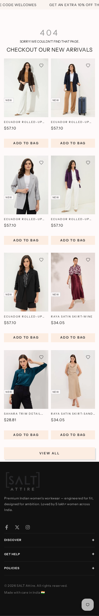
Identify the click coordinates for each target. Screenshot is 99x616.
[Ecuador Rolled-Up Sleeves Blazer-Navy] (73, 87)
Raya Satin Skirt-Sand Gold (72, 414)
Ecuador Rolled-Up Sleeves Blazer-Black (25, 317)
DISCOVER (12, 540)
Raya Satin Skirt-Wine (72, 316)
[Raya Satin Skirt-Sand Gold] (73, 379)
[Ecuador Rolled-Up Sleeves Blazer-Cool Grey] (26, 185)
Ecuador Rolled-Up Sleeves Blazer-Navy (71, 122)
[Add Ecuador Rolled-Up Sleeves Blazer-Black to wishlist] (41, 259)
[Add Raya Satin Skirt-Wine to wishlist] (88, 259)
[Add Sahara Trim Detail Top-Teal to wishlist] (41, 357)
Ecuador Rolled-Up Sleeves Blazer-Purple (70, 219)
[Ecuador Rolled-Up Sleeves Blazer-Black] (26, 282)
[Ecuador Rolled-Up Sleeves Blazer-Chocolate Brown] (26, 87)
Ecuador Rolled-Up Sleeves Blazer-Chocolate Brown (23, 122)
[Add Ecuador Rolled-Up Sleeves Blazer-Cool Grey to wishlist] (41, 162)
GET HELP (12, 554)
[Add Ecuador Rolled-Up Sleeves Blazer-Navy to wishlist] (88, 65)
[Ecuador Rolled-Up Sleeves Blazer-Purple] (73, 185)
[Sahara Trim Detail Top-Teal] (26, 379)
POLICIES (12, 568)
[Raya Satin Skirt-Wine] (73, 282)
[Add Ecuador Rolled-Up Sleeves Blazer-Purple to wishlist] (88, 162)
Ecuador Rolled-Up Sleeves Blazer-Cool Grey (24, 219)
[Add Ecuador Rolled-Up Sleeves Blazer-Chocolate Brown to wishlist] (41, 65)
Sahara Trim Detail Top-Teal (22, 414)
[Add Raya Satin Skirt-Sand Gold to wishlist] (88, 357)
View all (49, 453)
